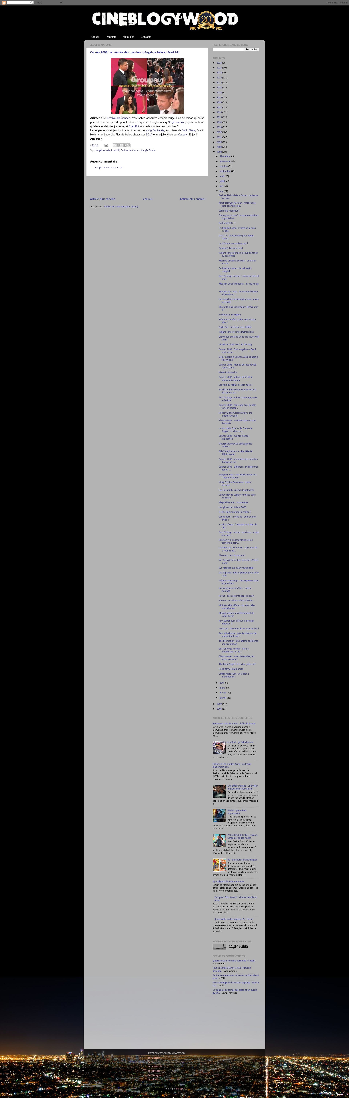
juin (222, 186)
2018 (219, 102)
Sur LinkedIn (154, 1058)
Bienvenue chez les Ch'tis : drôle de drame (234, 723)
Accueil (95, 36)
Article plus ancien (192, 199)
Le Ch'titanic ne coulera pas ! (233, 243)
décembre (225, 156)
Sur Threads (154, 1071)
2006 (219, 709)
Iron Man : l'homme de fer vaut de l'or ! (239, 629)
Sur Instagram (155, 1075)
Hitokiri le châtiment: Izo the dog (235, 344)
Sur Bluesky (154, 1079)
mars (222, 688)
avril (222, 683)
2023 (219, 78)
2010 (219, 142)
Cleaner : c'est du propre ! (232, 555)
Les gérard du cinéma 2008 (232, 507)
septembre (225, 171)
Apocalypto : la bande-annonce (228, 881)
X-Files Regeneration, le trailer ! (234, 512)
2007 (219, 704)
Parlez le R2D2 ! (226, 223)
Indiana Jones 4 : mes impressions (236, 332)
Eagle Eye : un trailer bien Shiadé (235, 327)
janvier (223, 698)
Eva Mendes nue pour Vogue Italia (236, 568)
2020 (219, 93)
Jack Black (188, 130)
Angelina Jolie (177, 122)
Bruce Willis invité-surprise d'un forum (233, 919)
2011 (219, 137)
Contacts (146, 36)
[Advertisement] (147, 186)
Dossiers (111, 36)
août (222, 176)
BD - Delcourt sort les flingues (242, 860)
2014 (219, 122)
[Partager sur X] (122, 145)
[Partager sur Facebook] (125, 145)
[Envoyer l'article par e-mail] (105, 145)
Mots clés (128, 36)
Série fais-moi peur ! (229, 211)
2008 (219, 152)
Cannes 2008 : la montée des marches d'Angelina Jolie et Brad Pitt (135, 52)
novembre (225, 161)
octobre (224, 166)
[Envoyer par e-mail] (115, 145)
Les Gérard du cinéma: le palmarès (236, 490)
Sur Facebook (155, 1066)
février (223, 693)
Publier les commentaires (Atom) (121, 207)
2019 (219, 97)
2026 (219, 63)
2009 (219, 147)
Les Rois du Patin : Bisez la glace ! (235, 385)
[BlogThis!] (118, 145)
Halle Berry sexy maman (231, 669)
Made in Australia (228, 372)
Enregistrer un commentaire (109, 168)
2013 (219, 127)
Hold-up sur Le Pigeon (230, 315)
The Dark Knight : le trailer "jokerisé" (237, 664)
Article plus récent (102, 199)
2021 (219, 87)
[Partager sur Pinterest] (129, 145)
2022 (219, 83)
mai (222, 191)
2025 (219, 68)
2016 (219, 112)
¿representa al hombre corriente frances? (234, 961)
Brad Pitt (134, 126)
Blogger (180, 1089)
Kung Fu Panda (148, 150)
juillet (223, 181)
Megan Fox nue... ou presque (233, 502)
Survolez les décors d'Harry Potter (236, 601)
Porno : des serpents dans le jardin (236, 596)
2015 (219, 117)
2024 (219, 73)
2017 (219, 107)
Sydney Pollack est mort (231, 248)
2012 (219, 132)
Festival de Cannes (118, 118)
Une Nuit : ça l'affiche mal (240, 742)
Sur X (150, 1062)
